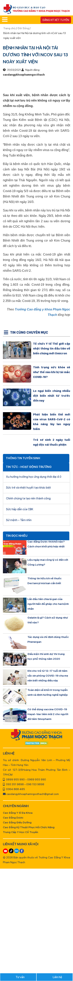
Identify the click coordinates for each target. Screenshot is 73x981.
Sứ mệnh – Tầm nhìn (19, 520)
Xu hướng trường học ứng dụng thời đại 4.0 (33, 477)
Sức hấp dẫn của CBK (19, 509)
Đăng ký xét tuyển (55, 19)
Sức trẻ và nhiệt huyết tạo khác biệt (28, 487)
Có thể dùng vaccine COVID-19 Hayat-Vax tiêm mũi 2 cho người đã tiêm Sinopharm (47, 714)
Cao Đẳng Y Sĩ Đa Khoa (18, 812)
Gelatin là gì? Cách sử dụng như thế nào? (47, 620)
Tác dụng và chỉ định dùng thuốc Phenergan (48, 639)
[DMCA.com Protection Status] (36, 743)
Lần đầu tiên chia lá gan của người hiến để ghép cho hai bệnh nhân (48, 603)
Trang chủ (9, 28)
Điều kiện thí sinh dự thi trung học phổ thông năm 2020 (46, 656)
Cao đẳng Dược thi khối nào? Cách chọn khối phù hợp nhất (46, 544)
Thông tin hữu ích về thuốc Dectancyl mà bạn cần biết (44, 581)
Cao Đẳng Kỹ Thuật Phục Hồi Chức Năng (29, 827)
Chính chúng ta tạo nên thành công (28, 498)
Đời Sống (23, 28)
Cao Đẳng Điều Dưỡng (17, 822)
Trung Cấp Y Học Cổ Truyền (20, 832)
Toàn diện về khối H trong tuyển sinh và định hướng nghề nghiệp (47, 692)
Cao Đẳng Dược (13, 817)
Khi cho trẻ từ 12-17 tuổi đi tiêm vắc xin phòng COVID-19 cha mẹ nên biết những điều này (47, 675)
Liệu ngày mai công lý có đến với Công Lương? (47, 562)
